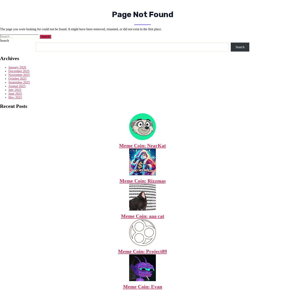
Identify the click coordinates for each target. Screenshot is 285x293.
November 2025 (19, 75)
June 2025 (15, 93)
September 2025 (19, 82)
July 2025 (14, 90)
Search (4, 40)
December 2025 (18, 71)
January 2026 (17, 67)
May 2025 (15, 97)
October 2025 (17, 78)
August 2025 (16, 86)
